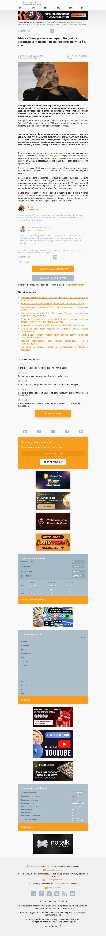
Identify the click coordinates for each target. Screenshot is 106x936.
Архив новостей (53, 926)
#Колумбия (23, 251)
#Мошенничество (61, 251)
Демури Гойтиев (34, 210)
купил (85, 198)
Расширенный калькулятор (32, 600)
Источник (24, 262)
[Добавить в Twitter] (40, 31)
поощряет (54, 155)
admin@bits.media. (53, 915)
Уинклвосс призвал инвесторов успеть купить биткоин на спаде (52, 303)
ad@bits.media (55, 888)
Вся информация (28, 827)
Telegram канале (76, 285)
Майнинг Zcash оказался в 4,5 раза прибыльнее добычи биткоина (52, 325)
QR (73, 922)
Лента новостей (29, 359)
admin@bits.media (55, 870)
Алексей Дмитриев (36, 230)
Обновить (25, 700)
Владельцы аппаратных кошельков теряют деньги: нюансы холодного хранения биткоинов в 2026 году (54, 320)
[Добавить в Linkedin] (52, 31)
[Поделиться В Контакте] (58, 31)
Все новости (53, 413)
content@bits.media (55, 880)
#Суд (50, 251)
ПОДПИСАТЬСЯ (51, 462)
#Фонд (43, 251)
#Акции (45, 253)
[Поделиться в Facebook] (34, 31)
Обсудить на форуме (53, 277)
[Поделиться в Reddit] (64, 31)
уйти (74, 180)
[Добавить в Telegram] (46, 31)
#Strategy (34, 251)
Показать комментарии (53, 268)
